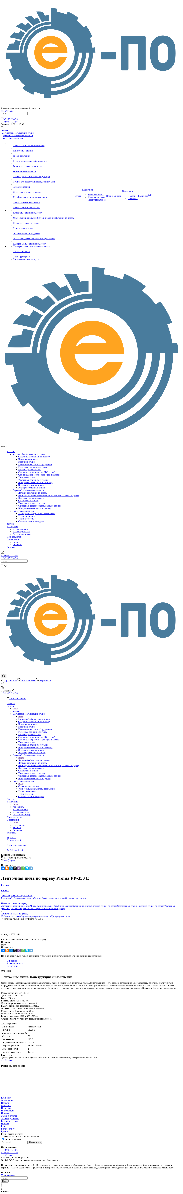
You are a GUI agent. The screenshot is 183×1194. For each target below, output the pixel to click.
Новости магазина (13, 1139)
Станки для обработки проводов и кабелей (39, 475)
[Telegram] (31, 868)
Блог (3, 1126)
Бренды (5, 1131)
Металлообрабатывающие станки (29, 454)
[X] (15, 868)
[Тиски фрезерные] (43, 254)
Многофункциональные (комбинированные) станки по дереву (48, 495)
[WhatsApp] (23, 868)
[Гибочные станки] (43, 153)
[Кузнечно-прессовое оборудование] (43, 158)
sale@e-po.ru (7, 111)
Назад (15, 708)
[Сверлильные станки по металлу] (43, 143)
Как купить (12, 526)
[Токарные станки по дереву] (43, 231)
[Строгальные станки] (43, 225)
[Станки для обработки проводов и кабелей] (43, 179)
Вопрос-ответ (7, 1129)
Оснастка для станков (24, 511)
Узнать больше (8, 1175)
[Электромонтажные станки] (43, 200)
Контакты (11, 547)
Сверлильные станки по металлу (34, 456)
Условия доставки (21, 531)
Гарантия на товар (21, 534)
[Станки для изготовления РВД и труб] (43, 174)
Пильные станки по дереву (31, 498)
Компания (6, 1098)
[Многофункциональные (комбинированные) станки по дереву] (43, 215)
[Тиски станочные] (43, 249)
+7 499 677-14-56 (9, 119)
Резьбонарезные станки (29, 469)
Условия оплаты (20, 529)
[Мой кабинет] (2, 127)
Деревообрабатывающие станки (29, 490)
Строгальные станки (28, 500)
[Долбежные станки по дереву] (43, 210)
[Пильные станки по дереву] (43, 220)
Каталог (11, 451)
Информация (7, 1110)
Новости (17, 542)
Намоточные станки (28, 459)
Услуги (10, 524)
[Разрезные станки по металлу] (43, 163)
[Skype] (27, 868)
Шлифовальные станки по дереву (34, 508)
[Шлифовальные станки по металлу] (43, 194)
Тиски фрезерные (26, 518)
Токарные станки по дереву (31, 503)
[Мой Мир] (11, 868)
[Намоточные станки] (43, 148)
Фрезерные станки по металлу (33, 480)
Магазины (6, 1105)
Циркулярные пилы (60, 916)
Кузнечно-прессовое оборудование (35, 464)
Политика (17, 544)
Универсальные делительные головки (36, 513)
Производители (14, 537)
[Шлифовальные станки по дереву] (43, 241)
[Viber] (19, 868)
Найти (4, 1181)
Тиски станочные (26, 516)
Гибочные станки (26, 462)
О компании (13, 539)
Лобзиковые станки (10, 916)
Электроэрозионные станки (31, 487)
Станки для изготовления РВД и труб (36, 472)
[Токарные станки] (43, 184)
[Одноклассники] (7, 868)
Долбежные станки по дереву (32, 493)
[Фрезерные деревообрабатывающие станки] (43, 236)
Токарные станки (26, 477)
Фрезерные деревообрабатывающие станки (39, 506)
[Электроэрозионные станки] (43, 205)
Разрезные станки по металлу (32, 467)
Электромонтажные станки (31, 485)
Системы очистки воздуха (31, 521)
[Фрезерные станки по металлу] (43, 189)
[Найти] (2, 117)
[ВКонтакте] (3, 868)
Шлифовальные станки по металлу (35, 482)
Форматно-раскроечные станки (35, 916)
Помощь (5, 1113)
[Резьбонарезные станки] (43, 169)
